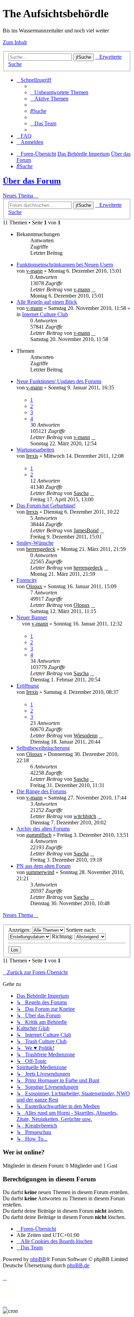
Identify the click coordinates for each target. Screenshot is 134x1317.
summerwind (40, 872)
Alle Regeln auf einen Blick (46, 302)
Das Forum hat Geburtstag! (46, 506)
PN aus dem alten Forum (43, 866)
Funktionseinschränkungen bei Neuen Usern (64, 265)
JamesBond (86, 530)
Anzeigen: (20, 930)
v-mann (34, 271)
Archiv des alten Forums (43, 829)
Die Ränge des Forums (41, 791)
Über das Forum (32, 180)
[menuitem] (59, 92)
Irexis (32, 456)
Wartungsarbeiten (35, 450)
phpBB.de (78, 1265)
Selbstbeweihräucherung (43, 748)
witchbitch (85, 816)
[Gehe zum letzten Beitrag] (93, 289)
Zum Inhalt (15, 42)
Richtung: (63, 936)
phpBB (38, 1259)
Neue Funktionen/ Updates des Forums (58, 381)
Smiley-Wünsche (35, 543)
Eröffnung (27, 686)
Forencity (26, 580)
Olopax (34, 586)
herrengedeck (40, 549)
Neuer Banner (31, 617)
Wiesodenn (86, 735)
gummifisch (39, 835)
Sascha (81, 493)
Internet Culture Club (45, 314)
